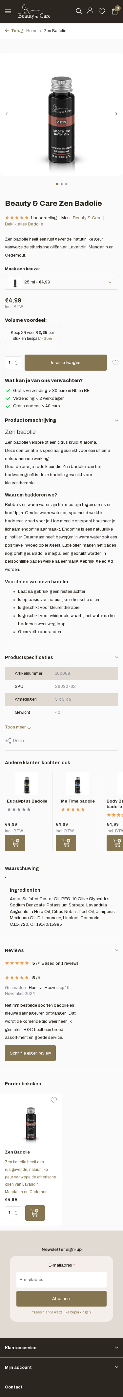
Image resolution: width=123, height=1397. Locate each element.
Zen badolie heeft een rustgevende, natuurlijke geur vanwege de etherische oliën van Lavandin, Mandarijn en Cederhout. (30, 1177)
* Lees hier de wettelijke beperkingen (61, 1312)
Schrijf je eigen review (30, 1053)
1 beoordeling (44, 218)
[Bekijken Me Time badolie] (77, 785)
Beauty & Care (87, 218)
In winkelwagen (65, 362)
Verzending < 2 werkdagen (39, 398)
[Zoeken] (78, 11)
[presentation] (6, 113)
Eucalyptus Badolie (27, 801)
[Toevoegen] (15, 843)
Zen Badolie (17, 1152)
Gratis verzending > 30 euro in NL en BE (51, 390)
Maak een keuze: (22, 269)
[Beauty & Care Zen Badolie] (31, 1121)
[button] (57, 184)
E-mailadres (62, 1265)
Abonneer (61, 1298)
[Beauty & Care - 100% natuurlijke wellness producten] (34, 11)
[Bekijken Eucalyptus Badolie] (26, 785)
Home (31, 31)
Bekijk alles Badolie (24, 224)
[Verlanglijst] (101, 11)
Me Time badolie (78, 801)
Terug (16, 31)
